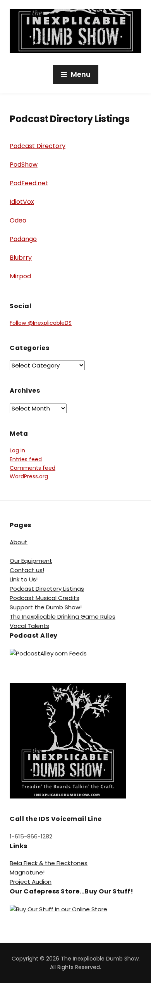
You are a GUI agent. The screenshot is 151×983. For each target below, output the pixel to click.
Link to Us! (24, 579)
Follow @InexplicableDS (41, 323)
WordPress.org (29, 476)
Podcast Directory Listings (47, 589)
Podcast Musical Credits (44, 598)
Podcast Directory (37, 145)
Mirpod (20, 276)
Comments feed (32, 468)
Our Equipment (31, 561)
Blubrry (21, 257)
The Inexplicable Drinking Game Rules (62, 616)
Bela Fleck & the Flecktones (49, 863)
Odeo (18, 220)
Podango (23, 239)
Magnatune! (27, 872)
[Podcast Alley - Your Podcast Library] (48, 653)
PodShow (24, 164)
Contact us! (27, 570)
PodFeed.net (29, 183)
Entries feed (26, 459)
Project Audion (30, 882)
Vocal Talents (29, 626)
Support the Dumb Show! (46, 607)
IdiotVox (22, 201)
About (18, 542)
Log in (17, 450)
